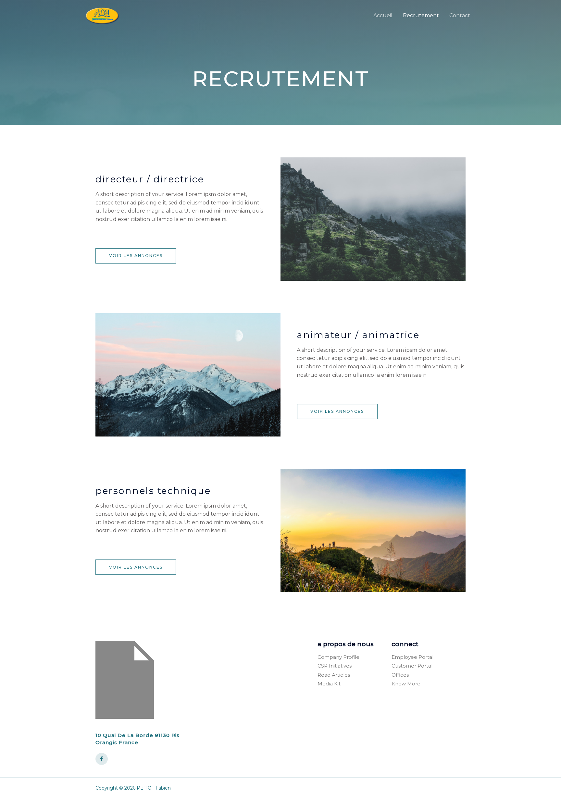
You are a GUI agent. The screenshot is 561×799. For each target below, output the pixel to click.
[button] (135, 256)
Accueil (383, 15)
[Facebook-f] (101, 759)
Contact (459, 15)
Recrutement (421, 15)
